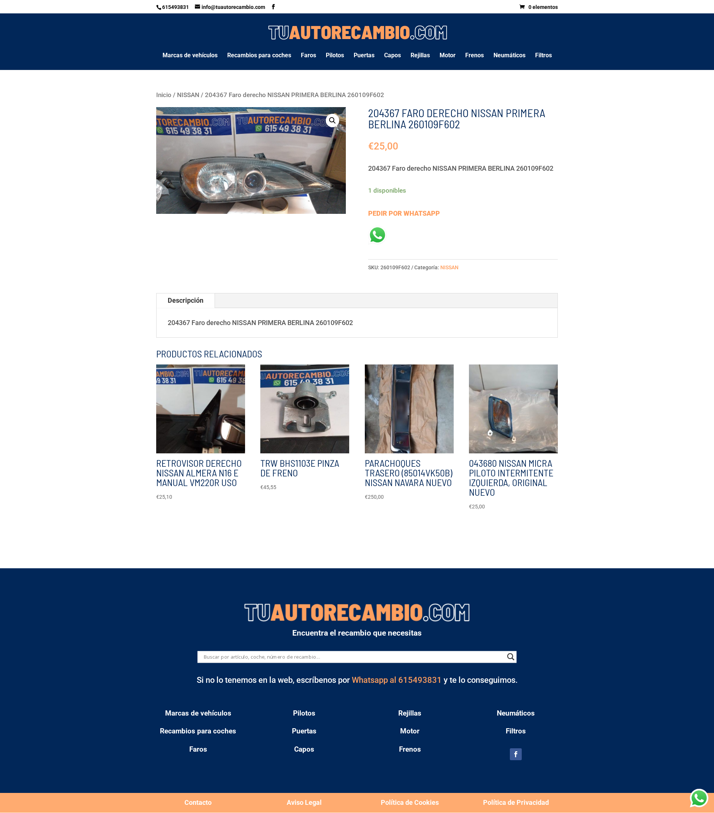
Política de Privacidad (516, 802)
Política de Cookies (410, 802)
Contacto (198, 802)
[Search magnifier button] (511, 656)
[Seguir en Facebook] (516, 754)
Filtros (543, 56)
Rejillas (420, 56)
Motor (448, 56)
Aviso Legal (304, 802)
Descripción (185, 300)
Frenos (474, 56)
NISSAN (188, 95)
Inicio (163, 95)
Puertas (364, 56)
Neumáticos (509, 56)
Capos (392, 56)
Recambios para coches (259, 56)
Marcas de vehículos (190, 56)
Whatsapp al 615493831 (397, 680)
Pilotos (335, 56)
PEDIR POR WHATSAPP (404, 213)
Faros (308, 56)
